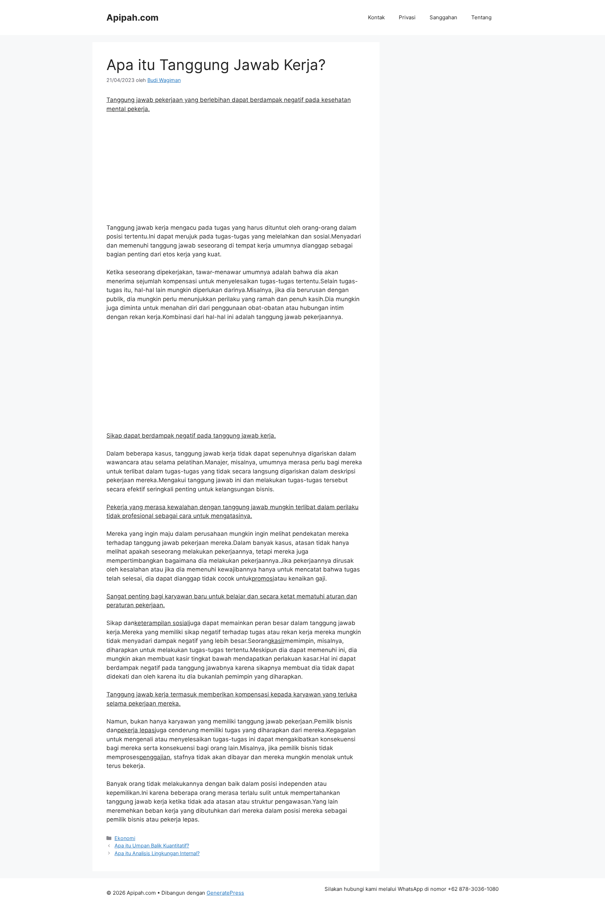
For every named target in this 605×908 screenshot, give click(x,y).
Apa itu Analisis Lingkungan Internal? (157, 853)
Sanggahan (443, 17)
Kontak (376, 17)
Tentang (481, 17)
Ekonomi (124, 838)
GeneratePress (225, 892)
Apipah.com (132, 17)
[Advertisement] (236, 172)
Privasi (407, 17)
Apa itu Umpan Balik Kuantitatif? (151, 845)
